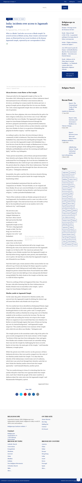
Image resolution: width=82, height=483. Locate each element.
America (44, 444)
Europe (70, 196)
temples (22, 19)
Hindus (64, 203)
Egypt (71, 193)
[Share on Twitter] (21, 395)
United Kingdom (71, 241)
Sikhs (67, 237)
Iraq (73, 206)
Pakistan (74, 220)
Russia (73, 231)
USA (64, 244)
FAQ (65, 1)
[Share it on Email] (37, 395)
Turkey (64, 241)
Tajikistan (73, 237)
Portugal (44, 463)
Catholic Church (72, 179)
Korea (43, 461)
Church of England (67, 189)
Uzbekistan (69, 244)
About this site (46, 419)
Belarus (64, 176)
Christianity (65, 186)
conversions (65, 193)
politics (71, 224)
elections (65, 196)
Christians (72, 186)
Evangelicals (65, 200)
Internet (68, 206)
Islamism (69, 210)
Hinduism (16, 19)
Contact (79, 1)
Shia (64, 237)
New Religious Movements (15, 463)
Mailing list (72, 1)
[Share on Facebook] (16, 395)
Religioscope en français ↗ (10, 1)
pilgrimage (65, 224)
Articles (9, 19)
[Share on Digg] (33, 395)
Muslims (74, 213)
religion (71, 227)
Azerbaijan (72, 172)
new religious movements (68, 217)
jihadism (75, 210)
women (75, 244)
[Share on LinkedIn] (29, 395)
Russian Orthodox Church (68, 234)
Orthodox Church (67, 220)
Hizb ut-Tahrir (71, 203)
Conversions (11, 446)
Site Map (44, 422)
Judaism (10, 461)
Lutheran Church (66, 213)
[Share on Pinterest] (25, 395)
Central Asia (65, 182)
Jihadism (10, 458)
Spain (43, 466)
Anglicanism (65, 172)
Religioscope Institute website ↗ (17, 426)
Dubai (43, 449)
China (71, 182)
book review (70, 176)
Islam (64, 210)
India (64, 206)
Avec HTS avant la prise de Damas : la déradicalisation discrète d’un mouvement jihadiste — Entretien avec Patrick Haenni (69, 52)
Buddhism (65, 179)
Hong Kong (45, 454)
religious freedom (67, 231)
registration (65, 227)
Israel (43, 458)
